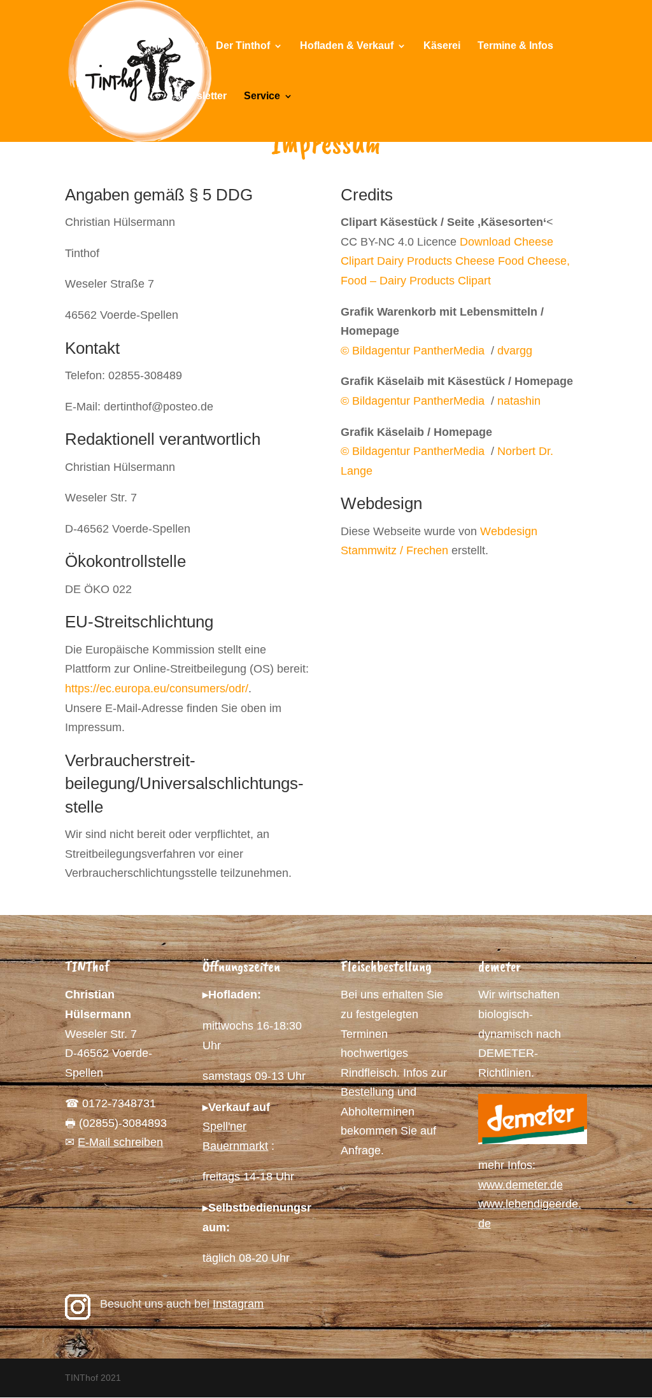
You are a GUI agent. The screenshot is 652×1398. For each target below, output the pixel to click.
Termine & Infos (515, 46)
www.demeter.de (520, 1184)
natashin (519, 401)
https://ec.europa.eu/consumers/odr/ (156, 688)
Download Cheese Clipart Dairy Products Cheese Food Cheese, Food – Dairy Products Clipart (455, 261)
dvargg (514, 350)
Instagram (238, 1303)
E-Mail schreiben (120, 1142)
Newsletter (201, 96)
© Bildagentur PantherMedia (414, 350)
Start (187, 46)
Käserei (441, 46)
